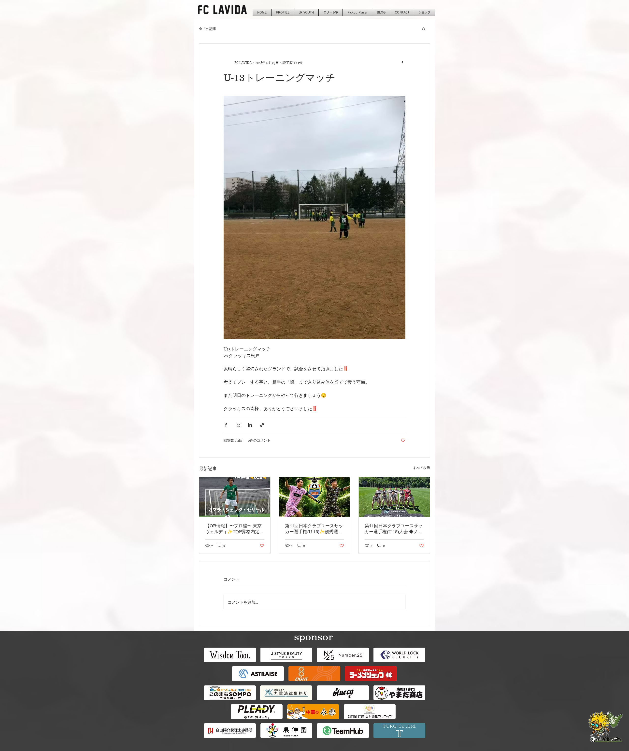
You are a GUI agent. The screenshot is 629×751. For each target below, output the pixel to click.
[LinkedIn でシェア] (250, 425)
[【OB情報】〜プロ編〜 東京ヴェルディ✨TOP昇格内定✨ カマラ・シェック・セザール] (234, 497)
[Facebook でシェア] (226, 425)
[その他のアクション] (402, 62)
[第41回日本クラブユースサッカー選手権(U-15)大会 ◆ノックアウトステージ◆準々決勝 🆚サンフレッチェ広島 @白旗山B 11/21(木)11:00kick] (394, 497)
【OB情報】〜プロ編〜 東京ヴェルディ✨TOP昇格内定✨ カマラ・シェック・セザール (233, 529)
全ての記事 (207, 28)
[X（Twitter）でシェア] (238, 425)
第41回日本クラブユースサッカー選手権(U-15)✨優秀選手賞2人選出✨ (314, 529)
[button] (423, 29)
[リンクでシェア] (262, 425)
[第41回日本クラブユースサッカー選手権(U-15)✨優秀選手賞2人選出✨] (314, 497)
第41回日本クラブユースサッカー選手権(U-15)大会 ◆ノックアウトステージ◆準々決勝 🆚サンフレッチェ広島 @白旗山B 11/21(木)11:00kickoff (394, 529)
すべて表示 (421, 467)
